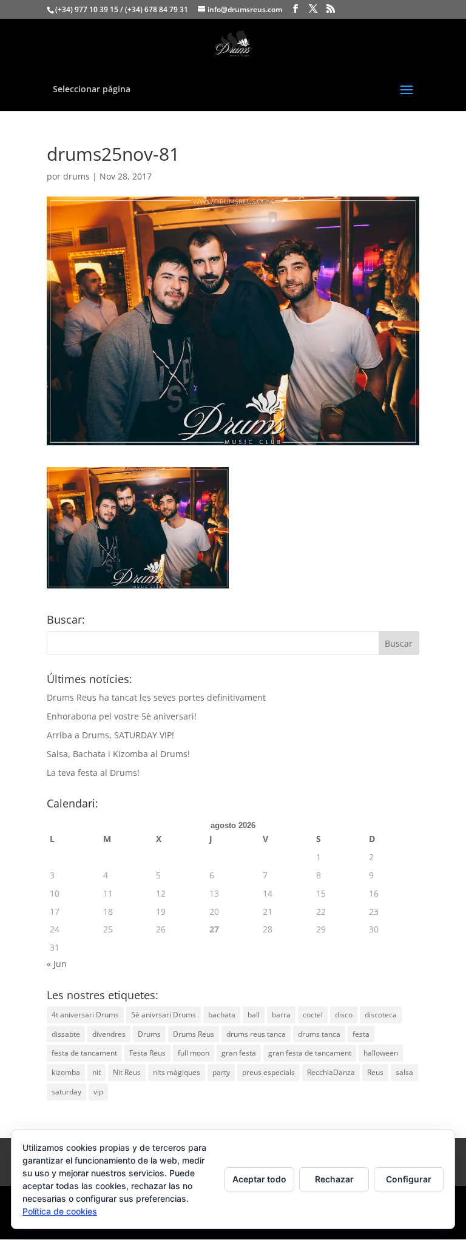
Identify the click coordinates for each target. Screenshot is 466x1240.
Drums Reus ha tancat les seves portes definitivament (156, 697)
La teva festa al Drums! (93, 772)
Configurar (408, 1179)
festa (361, 1034)
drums (76, 176)
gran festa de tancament (309, 1053)
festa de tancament (84, 1053)
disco (344, 1014)
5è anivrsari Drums (163, 1014)
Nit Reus (127, 1072)
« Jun (57, 963)
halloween (380, 1053)
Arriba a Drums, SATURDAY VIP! (110, 735)
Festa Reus (147, 1053)
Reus (375, 1072)
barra (281, 1014)
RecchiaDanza (331, 1072)
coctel (313, 1014)
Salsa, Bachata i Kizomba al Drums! (118, 754)
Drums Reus (193, 1034)
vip (98, 1092)
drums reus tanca (256, 1034)
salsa (404, 1072)
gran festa (238, 1053)
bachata (221, 1014)
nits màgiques (176, 1072)
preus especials (268, 1072)
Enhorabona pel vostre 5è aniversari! (122, 716)
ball (254, 1014)
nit (96, 1072)
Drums (149, 1034)
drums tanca (319, 1034)
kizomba (66, 1072)
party (221, 1072)
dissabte (66, 1034)
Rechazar (334, 1179)
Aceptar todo (259, 1179)
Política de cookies (59, 1211)
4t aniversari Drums (85, 1014)
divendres (109, 1034)
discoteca (381, 1014)
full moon (193, 1053)
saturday (66, 1092)
